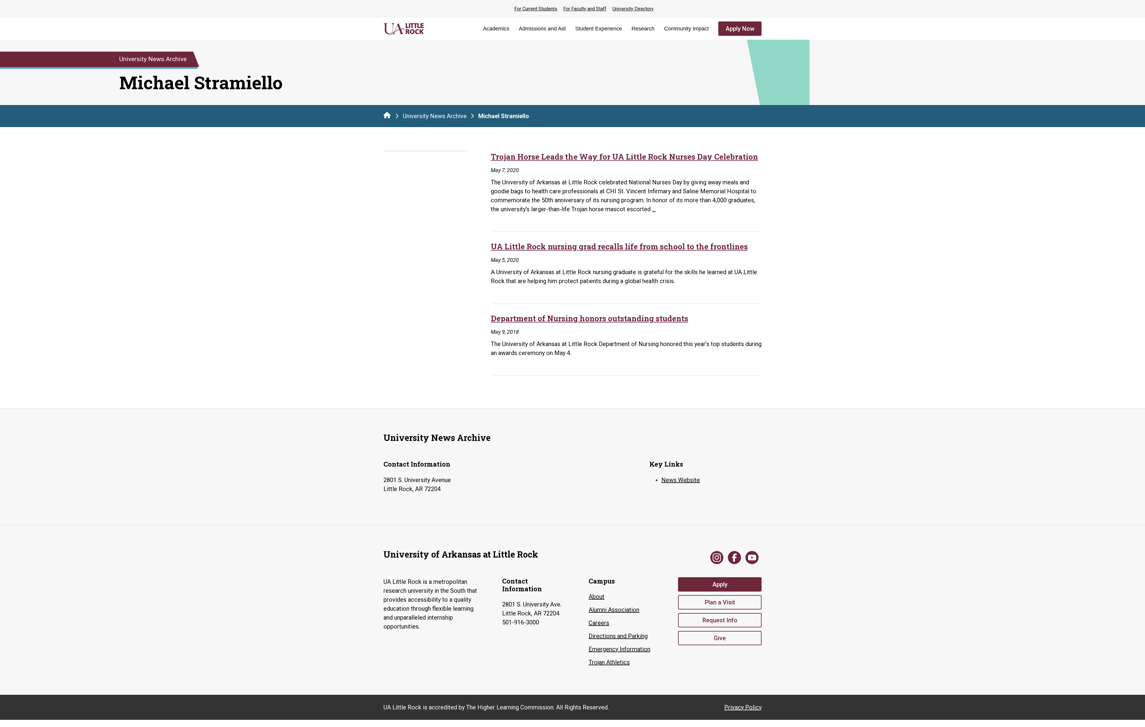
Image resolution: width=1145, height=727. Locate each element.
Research (643, 29)
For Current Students (535, 9)
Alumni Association (614, 609)
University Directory (633, 9)
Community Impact (686, 29)
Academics (496, 29)
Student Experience (598, 29)
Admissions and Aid (542, 29)
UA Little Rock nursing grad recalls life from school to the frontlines (619, 246)
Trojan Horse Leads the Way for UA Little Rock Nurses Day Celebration (624, 157)
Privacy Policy (743, 707)
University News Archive (435, 116)
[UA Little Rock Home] (387, 115)
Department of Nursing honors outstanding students (589, 318)
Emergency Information (619, 649)
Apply (720, 584)
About (596, 596)
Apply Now (739, 28)
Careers (599, 622)
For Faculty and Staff (584, 9)
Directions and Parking (618, 636)
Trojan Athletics (609, 662)
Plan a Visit (720, 602)
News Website (680, 480)
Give (720, 638)
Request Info (720, 620)
